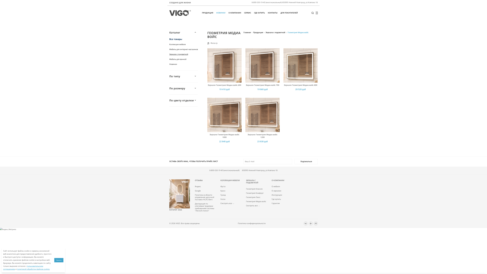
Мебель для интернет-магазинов (183, 49)
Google (198, 191)
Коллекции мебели (177, 44)
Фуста (222, 186)
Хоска (222, 199)
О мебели (276, 186)
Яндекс (198, 186)
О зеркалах (276, 191)
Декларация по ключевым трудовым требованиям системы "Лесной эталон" (204, 207)
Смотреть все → (227, 203)
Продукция (258, 32)
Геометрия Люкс (253, 197)
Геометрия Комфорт (255, 193)
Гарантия (276, 203)
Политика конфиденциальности (252, 223)
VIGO (178, 223)
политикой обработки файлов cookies (33, 269)
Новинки (173, 64)
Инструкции (277, 195)
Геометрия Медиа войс (256, 201)
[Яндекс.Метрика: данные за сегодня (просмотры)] (8, 229)
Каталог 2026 (175, 210)
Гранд (223, 195)
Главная (247, 32)
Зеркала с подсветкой (178, 54)
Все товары (175, 39)
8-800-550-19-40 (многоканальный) (225, 170)
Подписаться (306, 161)
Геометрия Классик (254, 189)
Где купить (276, 199)
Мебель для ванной (177, 59)
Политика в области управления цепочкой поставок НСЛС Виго (204, 197)
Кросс (222, 191)
